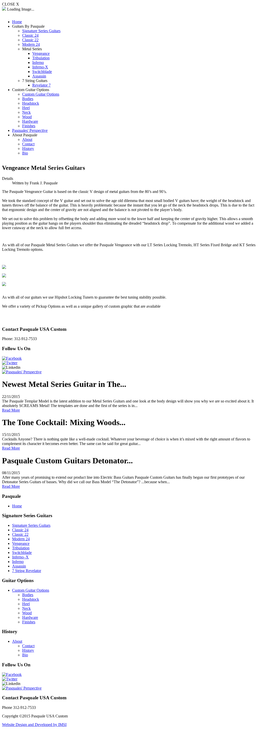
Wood (27, 613)
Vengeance (20, 543)
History (28, 650)
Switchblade (22, 552)
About (17, 641)
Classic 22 (20, 534)
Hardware (30, 617)
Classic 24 (20, 530)
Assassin (19, 566)
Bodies (27, 595)
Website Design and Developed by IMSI (34, 724)
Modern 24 (21, 539)
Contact (28, 646)
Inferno (18, 561)
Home (17, 506)
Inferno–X (20, 557)
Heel (26, 604)
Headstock (30, 599)
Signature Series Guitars (31, 525)
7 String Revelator (26, 570)
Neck (26, 608)
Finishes (28, 622)
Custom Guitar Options (30, 590)
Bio (25, 655)
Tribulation (20, 548)
